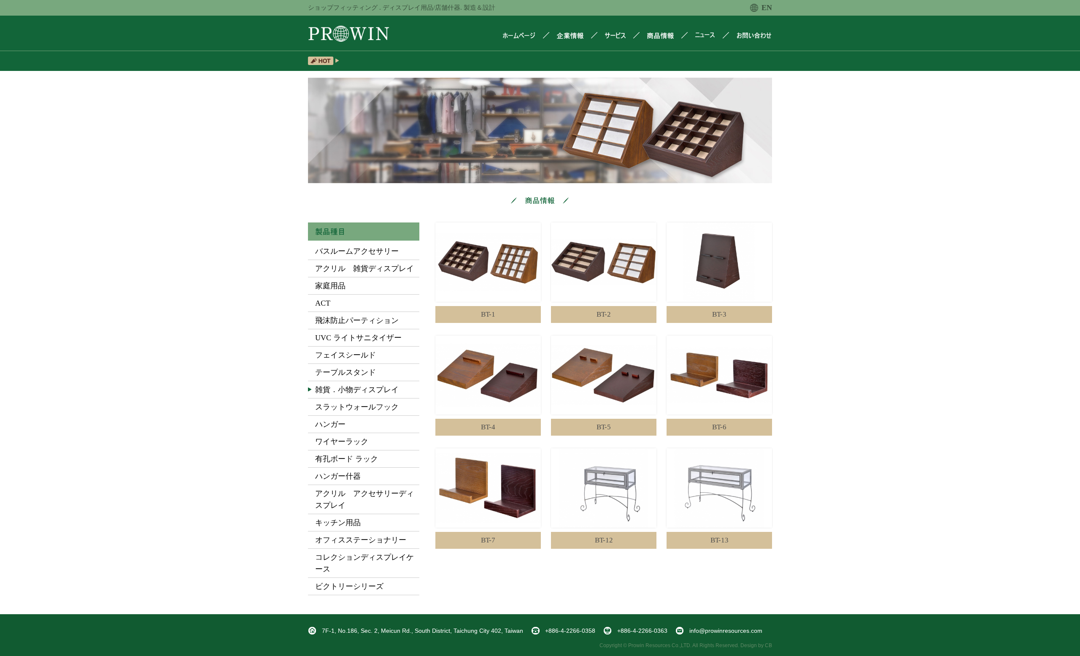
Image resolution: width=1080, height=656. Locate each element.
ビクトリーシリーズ (349, 586)
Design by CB (756, 645)
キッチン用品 (338, 522)
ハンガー (330, 424)
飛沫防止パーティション (357, 320)
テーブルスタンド (345, 372)
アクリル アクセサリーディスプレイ (364, 499)
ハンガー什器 (338, 476)
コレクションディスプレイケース (364, 563)
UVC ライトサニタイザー (358, 337)
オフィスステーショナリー (360, 540)
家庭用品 (330, 286)
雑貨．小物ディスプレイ (357, 389)
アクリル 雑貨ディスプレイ (364, 268)
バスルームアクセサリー (357, 251)
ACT (322, 303)
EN (766, 7)
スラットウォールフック (357, 407)
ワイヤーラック (341, 441)
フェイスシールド (345, 355)
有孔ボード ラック (346, 459)
